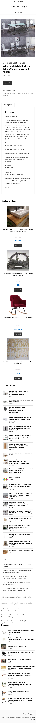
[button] (18, 12)
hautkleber (6, 95)
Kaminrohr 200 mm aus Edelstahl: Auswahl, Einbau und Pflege (17, 583)
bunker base (29, 93)
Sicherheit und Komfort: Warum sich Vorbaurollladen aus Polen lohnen (15, 577)
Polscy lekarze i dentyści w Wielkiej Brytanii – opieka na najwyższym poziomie (18, 589)
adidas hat (10, 93)
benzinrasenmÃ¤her (19, 93)
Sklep (24, 714)
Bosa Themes (32, 718)
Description (8, 105)
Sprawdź (7, 83)
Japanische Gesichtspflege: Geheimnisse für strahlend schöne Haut (17, 571)
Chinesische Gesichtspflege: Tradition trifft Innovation (17, 565)
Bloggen (31, 714)
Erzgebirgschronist (18, 7)
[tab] (7, 105)
